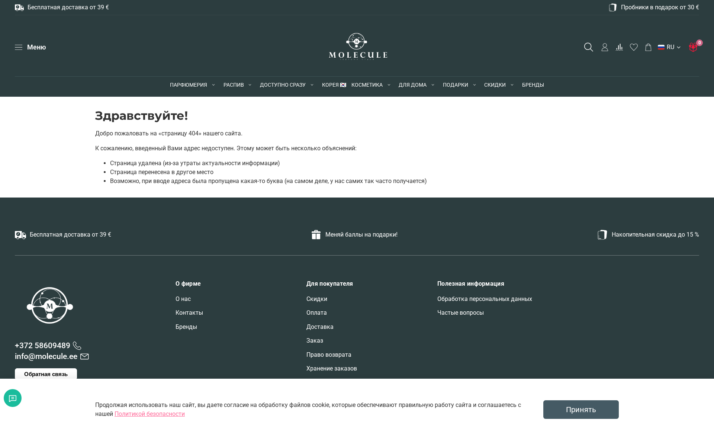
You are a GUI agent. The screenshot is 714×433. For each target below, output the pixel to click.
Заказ (314, 340)
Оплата (316, 312)
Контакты (189, 312)
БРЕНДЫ (533, 85)
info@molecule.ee (46, 356)
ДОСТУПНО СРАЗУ (283, 85)
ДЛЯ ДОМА (413, 85)
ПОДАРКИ (455, 85)
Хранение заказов (331, 368)
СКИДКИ (495, 85)
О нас (183, 298)
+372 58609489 (42, 345)
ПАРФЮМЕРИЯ (188, 85)
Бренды (186, 326)
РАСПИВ (233, 85)
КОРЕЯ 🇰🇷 (334, 85)
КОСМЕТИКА (367, 85)
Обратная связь (46, 374)
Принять (581, 409)
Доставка (320, 326)
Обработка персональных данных (484, 298)
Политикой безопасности (150, 413)
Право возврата (328, 354)
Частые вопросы (460, 312)
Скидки (316, 298)
